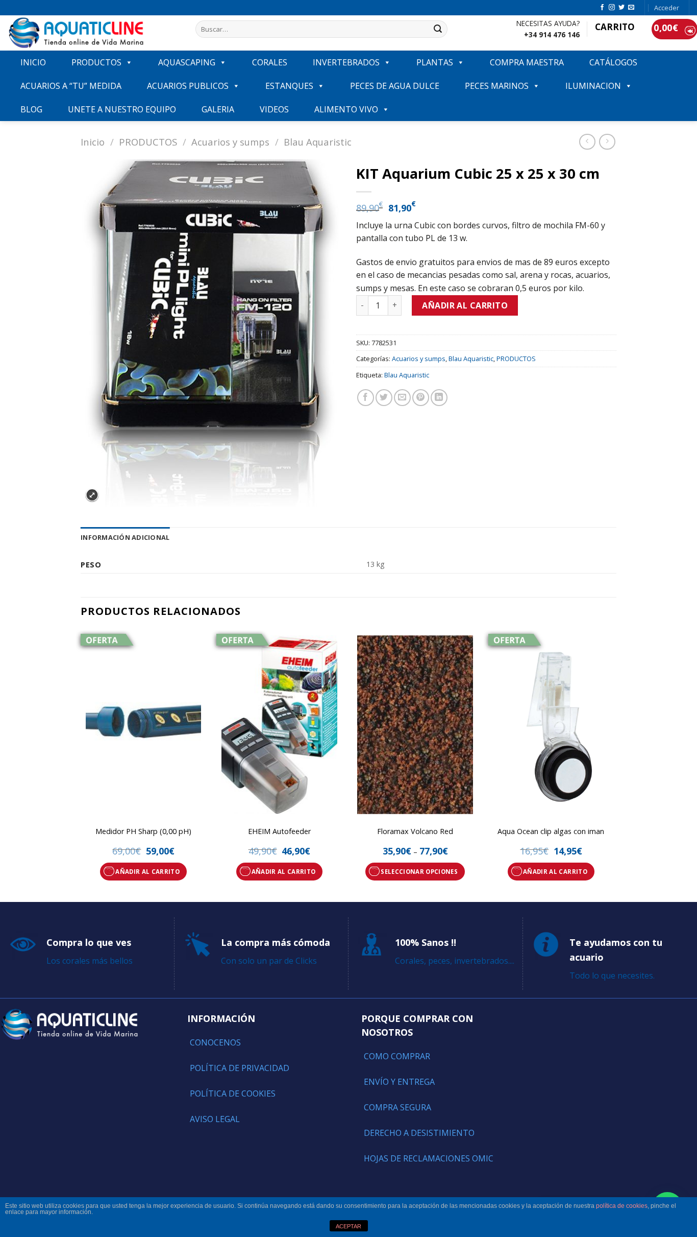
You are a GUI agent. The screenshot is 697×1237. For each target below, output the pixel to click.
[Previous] (81, 765)
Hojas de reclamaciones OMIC (428, 1158)
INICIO (33, 62)
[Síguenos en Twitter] (621, 7)
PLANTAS (434, 62)
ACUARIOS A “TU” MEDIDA (70, 85)
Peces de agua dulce (394, 85)
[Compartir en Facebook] (365, 397)
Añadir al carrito (465, 305)
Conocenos (215, 1042)
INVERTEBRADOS (346, 62)
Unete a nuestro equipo (122, 109)
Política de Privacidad (239, 1068)
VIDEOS (274, 109)
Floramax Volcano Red (415, 831)
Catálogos (613, 62)
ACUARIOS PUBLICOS (188, 85)
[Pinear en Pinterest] (420, 397)
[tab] (125, 537)
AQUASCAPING (186, 62)
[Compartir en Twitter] (384, 397)
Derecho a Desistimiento (419, 1132)
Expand (92, 495)
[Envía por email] (402, 397)
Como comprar (397, 1056)
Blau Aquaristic (318, 141)
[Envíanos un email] (631, 7)
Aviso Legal (215, 1119)
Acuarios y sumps (230, 141)
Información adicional (125, 537)
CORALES (269, 62)
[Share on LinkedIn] (439, 397)
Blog (31, 109)
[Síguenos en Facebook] (602, 7)
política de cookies (622, 1205)
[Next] (613, 765)
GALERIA (218, 109)
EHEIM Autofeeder (279, 831)
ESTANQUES (289, 85)
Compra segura (397, 1107)
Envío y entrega (399, 1081)
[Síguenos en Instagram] (612, 7)
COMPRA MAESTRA (527, 62)
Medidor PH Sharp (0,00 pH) (143, 831)
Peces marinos (497, 85)
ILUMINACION (593, 85)
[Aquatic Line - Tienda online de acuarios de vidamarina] (94, 33)
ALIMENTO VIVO (346, 109)
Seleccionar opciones (419, 871)
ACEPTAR (348, 1226)
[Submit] (437, 29)
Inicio (93, 141)
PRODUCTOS (96, 62)
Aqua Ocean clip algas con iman (550, 831)
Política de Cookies (233, 1093)
